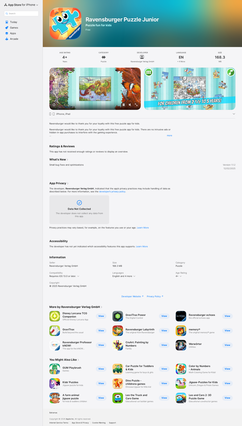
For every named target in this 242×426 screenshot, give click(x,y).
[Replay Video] (54, 105)
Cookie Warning (99, 423)
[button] (21, 22)
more (169, 135)
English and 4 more (122, 276)
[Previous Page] (46, 88)
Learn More (143, 227)
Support (112, 423)
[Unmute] (130, 105)
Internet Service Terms (58, 423)
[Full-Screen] (136, 105)
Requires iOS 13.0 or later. (62, 276)
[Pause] (123, 105)
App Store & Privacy (80, 423)
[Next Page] (238, 88)
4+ (177, 276)
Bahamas (53, 413)
